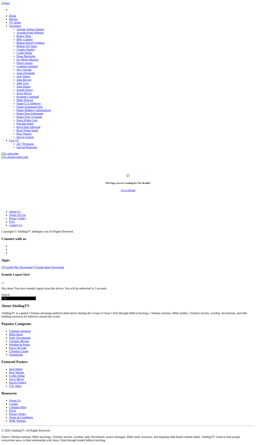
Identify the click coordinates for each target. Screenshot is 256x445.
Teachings (15, 26)
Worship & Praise (19, 344)
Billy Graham (24, 39)
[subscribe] (10, 153)
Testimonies (16, 354)
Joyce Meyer (24, 93)
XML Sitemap (17, 420)
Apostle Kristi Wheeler (30, 32)
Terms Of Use (17, 215)
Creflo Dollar (24, 52)
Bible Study (16, 334)
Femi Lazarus (24, 63)
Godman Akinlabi (27, 66)
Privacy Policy (17, 218)
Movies (13, 19)
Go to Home (128, 190)
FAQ (12, 221)
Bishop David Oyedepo (30, 42)
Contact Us (15, 225)
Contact (13, 403)
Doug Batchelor (25, 56)
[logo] (5, 3)
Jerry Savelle (24, 69)
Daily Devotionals (20, 337)
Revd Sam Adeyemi (28, 127)
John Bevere (23, 79)
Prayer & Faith (17, 348)
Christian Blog (17, 407)
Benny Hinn (23, 36)
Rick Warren (23, 133)
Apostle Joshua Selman (30, 29)
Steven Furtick (25, 137)
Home (12, 15)
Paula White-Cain (26, 120)
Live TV (14, 140)
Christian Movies (19, 341)
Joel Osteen (23, 76)
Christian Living (18, 351)
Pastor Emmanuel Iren (29, 106)
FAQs (12, 410)
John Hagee (23, 86)
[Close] (2, 283)
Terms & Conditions (21, 417)
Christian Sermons (20, 331)
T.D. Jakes (15, 386)
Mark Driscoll (24, 100)
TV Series (15, 22)
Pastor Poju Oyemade (29, 117)
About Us (15, 211)
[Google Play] (17, 267)
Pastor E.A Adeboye (28, 103)
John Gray (22, 83)
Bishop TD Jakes (26, 46)
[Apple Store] (48, 267)
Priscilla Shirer (25, 123)
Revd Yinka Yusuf (27, 130)
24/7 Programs (25, 143)
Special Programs (26, 147)
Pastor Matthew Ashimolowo (33, 110)
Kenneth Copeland (27, 96)
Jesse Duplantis (25, 73)
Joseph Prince (24, 90)
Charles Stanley (25, 49)
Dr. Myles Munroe (27, 59)
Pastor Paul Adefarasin (29, 113)
